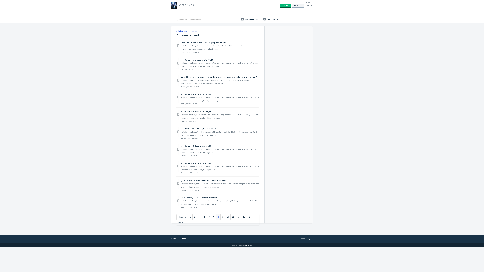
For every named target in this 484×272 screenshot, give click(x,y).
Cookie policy (305, 238)
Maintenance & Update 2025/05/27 (196, 94)
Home (177, 14)
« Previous (182, 217)
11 (233, 217)
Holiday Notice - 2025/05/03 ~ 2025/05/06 (199, 128)
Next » (180, 222)
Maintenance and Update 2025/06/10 (197, 60)
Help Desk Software (237, 245)
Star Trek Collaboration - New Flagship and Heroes (203, 42)
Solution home (182, 31)
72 (249, 217)
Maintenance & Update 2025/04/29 (196, 146)
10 (228, 217)
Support (194, 31)
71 (244, 217)
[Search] (176, 19)
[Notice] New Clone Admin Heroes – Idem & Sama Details (205, 180)
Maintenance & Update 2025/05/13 (196, 111)
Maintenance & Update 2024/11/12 (196, 163)
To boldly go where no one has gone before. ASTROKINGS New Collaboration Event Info (219, 77)
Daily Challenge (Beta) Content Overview (199, 197)
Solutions (192, 14)
